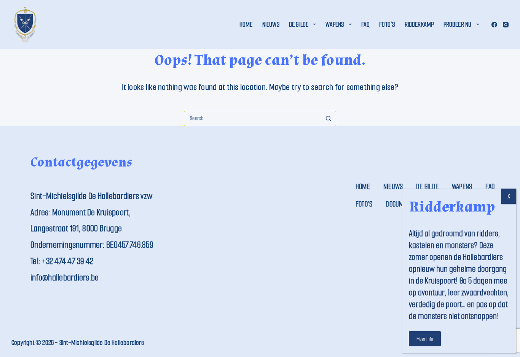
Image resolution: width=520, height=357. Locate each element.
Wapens (334, 24)
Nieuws (270, 24)
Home (246, 24)
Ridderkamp (419, 24)
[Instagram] (506, 24)
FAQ (365, 24)
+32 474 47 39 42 (67, 261)
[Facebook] (494, 24)
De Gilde (299, 24)
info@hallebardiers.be (64, 277)
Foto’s (387, 24)
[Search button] (328, 118)
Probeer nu (457, 24)
